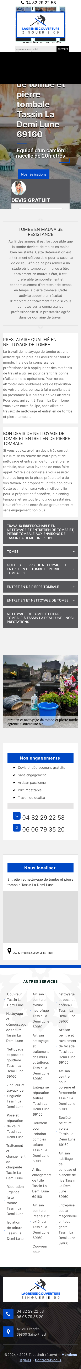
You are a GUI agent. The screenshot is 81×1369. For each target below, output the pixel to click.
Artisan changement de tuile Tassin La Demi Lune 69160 (41, 1183)
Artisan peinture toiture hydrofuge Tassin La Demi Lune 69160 (41, 1010)
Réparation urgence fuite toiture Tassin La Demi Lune (15, 1200)
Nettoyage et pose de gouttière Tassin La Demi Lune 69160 (15, 1062)
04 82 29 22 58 (40, 2)
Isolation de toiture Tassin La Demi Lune (15, 1230)
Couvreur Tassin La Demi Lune (15, 999)
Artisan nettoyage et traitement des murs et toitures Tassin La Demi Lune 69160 (41, 1057)
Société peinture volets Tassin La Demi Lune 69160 (67, 1131)
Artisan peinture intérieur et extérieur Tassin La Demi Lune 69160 (41, 1221)
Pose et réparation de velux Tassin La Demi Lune (15, 1126)
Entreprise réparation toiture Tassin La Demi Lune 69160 (41, 1100)
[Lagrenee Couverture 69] (40, 24)
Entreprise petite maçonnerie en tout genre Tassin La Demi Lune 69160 (68, 1224)
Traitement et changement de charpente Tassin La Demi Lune (15, 1161)
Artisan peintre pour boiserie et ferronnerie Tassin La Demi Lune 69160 (67, 1090)
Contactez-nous (48, 1360)
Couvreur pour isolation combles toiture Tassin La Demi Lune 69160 (41, 1142)
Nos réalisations (33, 174)
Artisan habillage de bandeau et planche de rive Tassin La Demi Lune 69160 (67, 1175)
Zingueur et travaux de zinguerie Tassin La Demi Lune (16, 1096)
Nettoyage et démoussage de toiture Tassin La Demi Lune (15, 1027)
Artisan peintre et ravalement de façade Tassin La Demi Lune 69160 (67, 1046)
